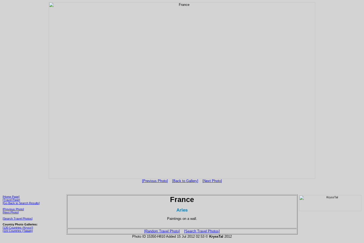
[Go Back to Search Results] (21, 203)
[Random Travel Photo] (162, 231)
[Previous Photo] (155, 181)
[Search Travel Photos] (18, 218)
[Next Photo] (212, 181)
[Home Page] (11, 196)
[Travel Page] (11, 199)
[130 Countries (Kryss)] (18, 227)
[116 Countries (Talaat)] (18, 230)
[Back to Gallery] (185, 181)
